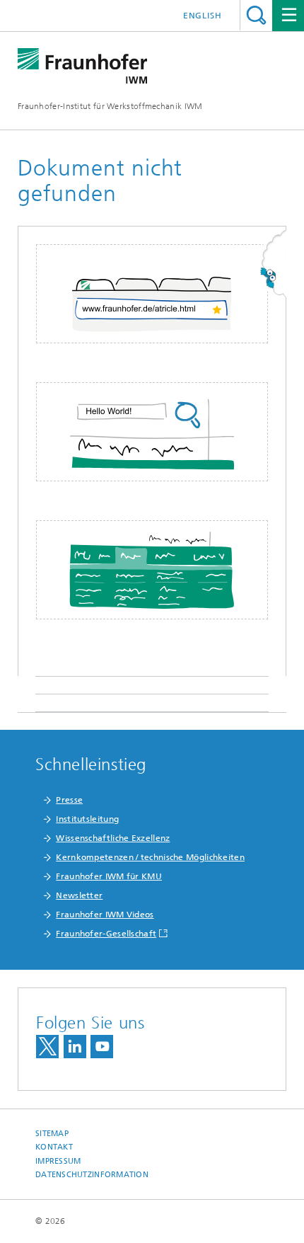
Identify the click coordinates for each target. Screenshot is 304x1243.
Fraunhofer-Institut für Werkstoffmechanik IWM (110, 106)
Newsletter (79, 895)
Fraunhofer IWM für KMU (109, 876)
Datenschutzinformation (91, 1174)
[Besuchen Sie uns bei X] (47, 1046)
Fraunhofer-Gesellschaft (106, 934)
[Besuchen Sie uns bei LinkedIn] (75, 1046)
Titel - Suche (256, 15)
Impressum (58, 1161)
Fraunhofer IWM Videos (104, 915)
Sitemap (52, 1133)
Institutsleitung (87, 819)
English (202, 16)
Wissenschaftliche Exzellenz (113, 838)
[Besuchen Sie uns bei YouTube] (101, 1046)
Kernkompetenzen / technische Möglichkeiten (150, 857)
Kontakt (54, 1147)
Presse (69, 800)
